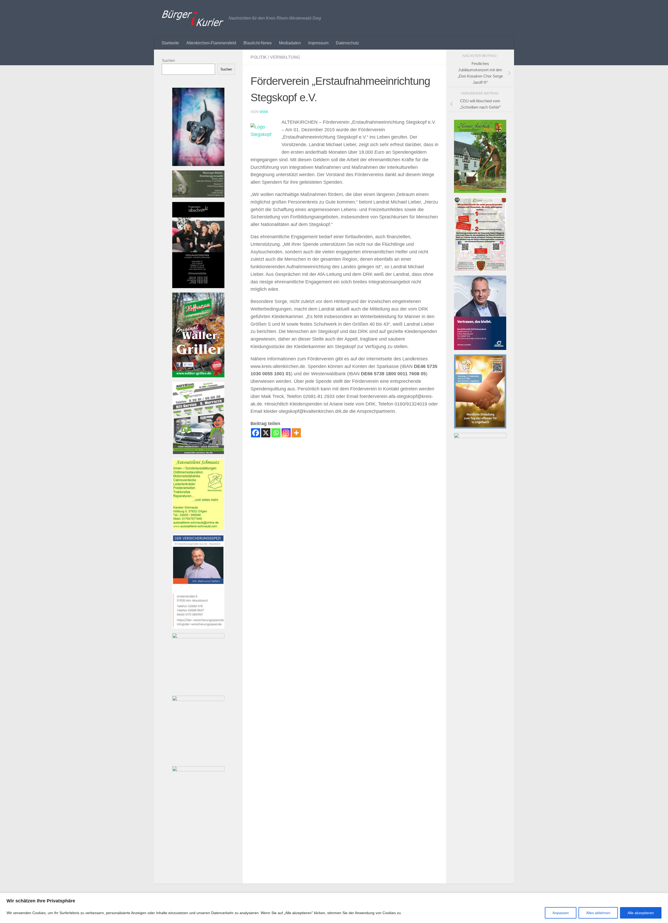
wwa (263, 112)
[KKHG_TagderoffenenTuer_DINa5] (480, 427)
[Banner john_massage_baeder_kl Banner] (198, 196)
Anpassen (560, 913)
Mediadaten (290, 43)
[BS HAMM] (480, 436)
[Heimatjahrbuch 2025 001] (480, 191)
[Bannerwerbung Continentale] (480, 348)
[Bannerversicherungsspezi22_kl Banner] (198, 627)
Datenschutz (347, 43)
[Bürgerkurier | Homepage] (192, 18)
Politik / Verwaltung (275, 57)
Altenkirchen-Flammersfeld (211, 43)
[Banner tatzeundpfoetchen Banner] (198, 699)
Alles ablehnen (598, 913)
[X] (265, 432)
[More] (296, 432)
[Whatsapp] (276, 432)
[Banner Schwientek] (198, 770)
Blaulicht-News (257, 43)
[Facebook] (255, 432)
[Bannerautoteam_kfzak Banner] (198, 452)
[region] (334, 908)
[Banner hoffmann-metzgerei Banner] (198, 376)
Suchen (168, 60)
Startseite (170, 43)
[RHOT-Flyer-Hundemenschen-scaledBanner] (480, 269)
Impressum (318, 43)
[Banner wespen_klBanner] (198, 637)
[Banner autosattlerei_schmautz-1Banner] (198, 528)
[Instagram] (286, 432)
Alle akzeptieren (641, 913)
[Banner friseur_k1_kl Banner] (198, 286)
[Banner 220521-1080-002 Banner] (198, 164)
